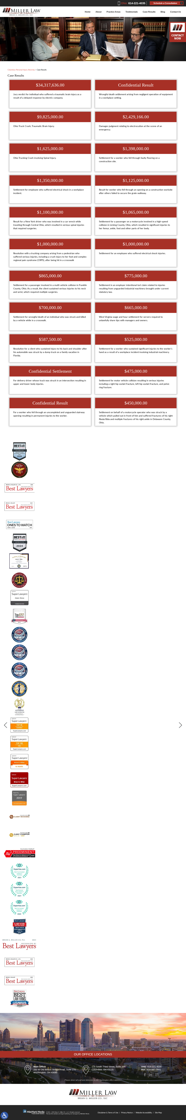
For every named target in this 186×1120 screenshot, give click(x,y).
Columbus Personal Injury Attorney (21, 70)
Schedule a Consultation (165, 3)
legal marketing (65, 1113)
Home (87, 12)
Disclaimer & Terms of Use (108, 1113)
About (98, 12)
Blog (163, 12)
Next (178, 725)
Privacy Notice (127, 1113)
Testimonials (132, 12)
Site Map (158, 1113)
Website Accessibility (144, 1113)
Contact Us (175, 12)
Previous (8, 725)
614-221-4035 (133, 3)
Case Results (149, 12)
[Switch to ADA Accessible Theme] (4, 1115)
